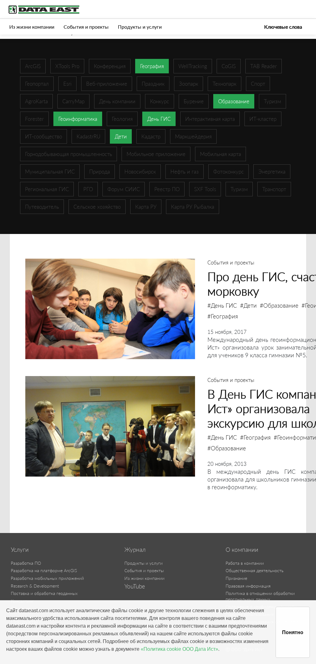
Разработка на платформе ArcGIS (44, 570)
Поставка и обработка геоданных (44, 593)
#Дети (248, 305)
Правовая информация (248, 585)
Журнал (135, 549)
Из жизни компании (31, 27)
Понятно (292, 632)
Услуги (20, 549)
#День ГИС (222, 305)
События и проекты (86, 27)
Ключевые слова (283, 27)
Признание (236, 578)
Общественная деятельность (255, 570)
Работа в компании (245, 563)
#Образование (279, 305)
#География (222, 316)
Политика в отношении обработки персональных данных (260, 596)
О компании (242, 549)
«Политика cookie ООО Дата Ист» (179, 649)
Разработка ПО (26, 563)
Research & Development (35, 585)
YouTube (134, 586)
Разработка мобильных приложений (47, 578)
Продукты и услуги (140, 27)
